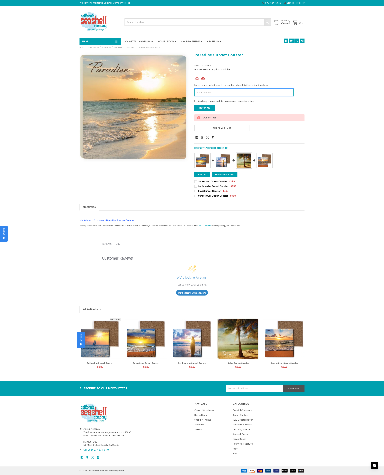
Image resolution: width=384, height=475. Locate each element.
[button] (221, 128)
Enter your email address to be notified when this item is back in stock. (231, 85)
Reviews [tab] (107, 243)
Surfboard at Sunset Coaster (192, 363)
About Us (213, 41)
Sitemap (198, 429)
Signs (235, 448)
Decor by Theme (241, 429)
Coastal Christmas (137, 41)
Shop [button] (85, 41)
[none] (135, 107)
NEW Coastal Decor (243, 419)
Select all (202, 174)
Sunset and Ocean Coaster (146, 363)
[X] (296, 41)
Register (300, 2)
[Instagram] (302, 41)
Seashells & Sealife (242, 424)
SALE (235, 453)
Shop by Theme (190, 41)
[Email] (202, 137)
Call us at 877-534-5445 (96, 449)
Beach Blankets (241, 415)
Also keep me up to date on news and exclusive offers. (226, 101)
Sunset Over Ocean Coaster (284, 363)
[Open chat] (374, 465)
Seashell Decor (240, 434)
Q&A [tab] (118, 243)
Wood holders (205, 225)
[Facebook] (286, 41)
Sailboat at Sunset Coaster (100, 363)
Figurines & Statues (243, 443)
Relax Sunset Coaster (238, 363)
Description (89, 207)
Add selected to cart (224, 174)
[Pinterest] (291, 41)
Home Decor (166, 41)
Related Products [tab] (92, 309)
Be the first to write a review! (192, 292)
